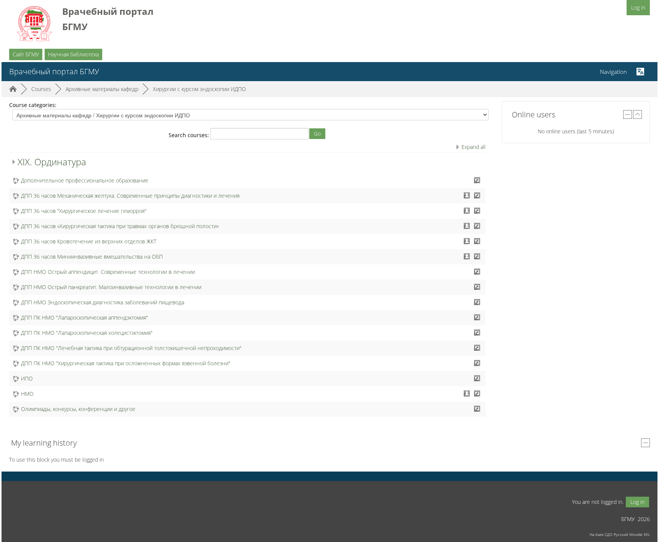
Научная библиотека (73, 54)
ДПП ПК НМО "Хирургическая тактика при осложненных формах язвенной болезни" (125, 363)
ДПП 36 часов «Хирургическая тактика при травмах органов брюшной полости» (120, 226)
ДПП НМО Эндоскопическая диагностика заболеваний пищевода (102, 302)
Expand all (473, 146)
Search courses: (190, 135)
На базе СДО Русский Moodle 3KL (620, 534)
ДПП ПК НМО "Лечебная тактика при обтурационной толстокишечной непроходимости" (131, 348)
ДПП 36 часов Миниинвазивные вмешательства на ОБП (92, 256)
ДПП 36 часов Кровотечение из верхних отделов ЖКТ (88, 241)
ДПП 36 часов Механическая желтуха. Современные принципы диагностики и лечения (130, 195)
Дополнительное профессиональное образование (84, 180)
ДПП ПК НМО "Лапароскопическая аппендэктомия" (84, 317)
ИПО (27, 378)
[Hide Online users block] (627, 114)
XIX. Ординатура (52, 161)
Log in (638, 7)
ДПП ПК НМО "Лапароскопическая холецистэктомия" (87, 332)
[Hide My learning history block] (645, 442)
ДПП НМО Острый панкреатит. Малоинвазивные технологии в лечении (111, 287)
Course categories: (32, 105)
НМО (27, 393)
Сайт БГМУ (26, 54)
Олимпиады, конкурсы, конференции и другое (78, 408)
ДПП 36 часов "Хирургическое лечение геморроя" (83, 210)
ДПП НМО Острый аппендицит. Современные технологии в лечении (108, 271)
